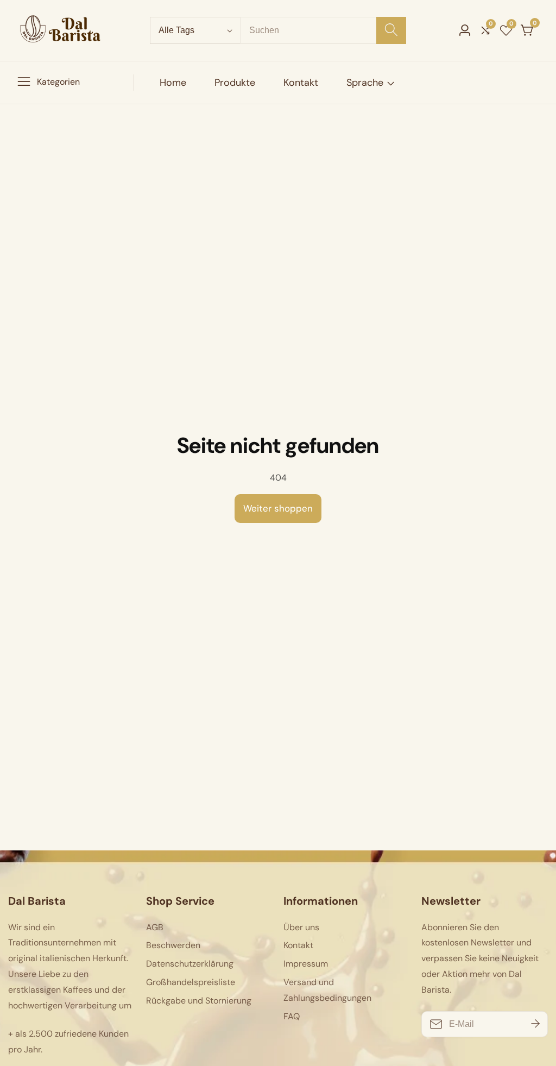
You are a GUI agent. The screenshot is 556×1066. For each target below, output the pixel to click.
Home (173, 82)
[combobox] (323, 30)
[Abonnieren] (535, 1023)
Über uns (301, 927)
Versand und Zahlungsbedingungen (327, 990)
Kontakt (300, 82)
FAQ (291, 1016)
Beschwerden (173, 945)
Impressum (305, 963)
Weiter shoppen (278, 508)
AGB (154, 927)
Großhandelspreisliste (190, 982)
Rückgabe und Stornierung (198, 1000)
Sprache (364, 82)
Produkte (234, 82)
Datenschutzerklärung (189, 963)
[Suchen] (391, 30)
